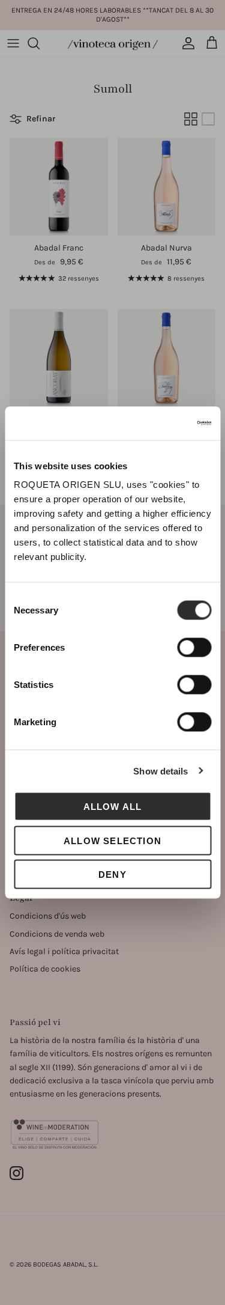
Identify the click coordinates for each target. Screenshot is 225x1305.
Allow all (112, 807)
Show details (160, 770)
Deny (112, 874)
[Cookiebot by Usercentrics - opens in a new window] (160, 423)
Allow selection (112, 840)
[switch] (194, 647)
